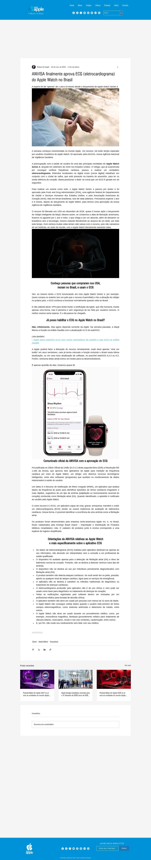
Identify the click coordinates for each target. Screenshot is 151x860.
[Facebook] (73, 13)
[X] (81, 13)
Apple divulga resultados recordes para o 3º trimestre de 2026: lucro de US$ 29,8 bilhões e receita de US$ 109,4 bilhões (75, 694)
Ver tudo (128, 665)
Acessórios (54, 641)
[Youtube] (84, 13)
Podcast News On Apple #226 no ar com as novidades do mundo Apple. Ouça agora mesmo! (113, 694)
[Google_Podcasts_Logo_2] (99, 13)
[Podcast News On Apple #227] (37, 679)
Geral (34, 641)
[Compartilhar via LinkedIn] (44, 649)
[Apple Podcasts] (88, 13)
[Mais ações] (117, 67)
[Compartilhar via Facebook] (33, 649)
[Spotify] (92, 13)
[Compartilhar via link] (50, 649)
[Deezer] (95, 13)
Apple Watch (43, 641)
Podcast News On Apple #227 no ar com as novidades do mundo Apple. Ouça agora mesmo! (36, 694)
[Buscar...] (121, 13)
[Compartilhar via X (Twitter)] (39, 649)
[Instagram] (77, 13)
